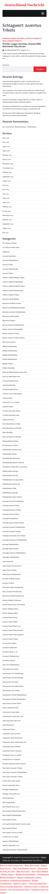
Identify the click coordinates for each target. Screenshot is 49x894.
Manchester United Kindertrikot (14, 699)
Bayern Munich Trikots (11, 334)
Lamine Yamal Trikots (10, 639)
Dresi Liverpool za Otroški (12, 437)
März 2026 (6, 151)
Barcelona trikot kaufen (11, 316)
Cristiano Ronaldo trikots (11, 411)
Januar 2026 (7, 159)
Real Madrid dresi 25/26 (11, 807)
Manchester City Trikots (11, 691)
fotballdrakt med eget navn (12, 450)
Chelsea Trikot (8, 407)
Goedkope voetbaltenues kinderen (15, 880)
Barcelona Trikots (9, 321)
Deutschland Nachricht (24, 5)
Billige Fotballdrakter (10, 355)
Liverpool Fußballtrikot (11, 656)
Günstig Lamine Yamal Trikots (13, 523)
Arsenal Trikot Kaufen (13, 38)
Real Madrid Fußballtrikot (12, 815)
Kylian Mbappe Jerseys (10, 609)
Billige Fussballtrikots (25, 874)
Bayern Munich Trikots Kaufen (14, 338)
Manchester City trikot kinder (13, 686)
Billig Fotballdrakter (10, 346)
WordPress (37, 860)
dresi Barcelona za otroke (11, 424)
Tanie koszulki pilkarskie (11, 886)
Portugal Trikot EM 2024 (11, 794)
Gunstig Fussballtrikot (10, 518)
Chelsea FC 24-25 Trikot (11, 402)
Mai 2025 (6, 194)
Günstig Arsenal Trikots (11, 506)
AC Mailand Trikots (10, 243)
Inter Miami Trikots (10, 570)
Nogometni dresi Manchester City (14, 742)
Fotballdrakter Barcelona (11, 458)
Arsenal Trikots (8, 273)
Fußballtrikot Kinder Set (11, 484)
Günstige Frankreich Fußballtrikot (15, 540)
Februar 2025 (7, 207)
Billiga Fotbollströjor (10, 351)
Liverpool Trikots (9, 661)
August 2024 (7, 228)
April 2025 (6, 198)
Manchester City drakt (10, 669)
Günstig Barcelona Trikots (12, 510)
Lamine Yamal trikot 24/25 (12, 626)
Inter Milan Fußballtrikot (11, 574)
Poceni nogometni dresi (11, 785)
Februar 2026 (7, 155)
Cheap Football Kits (38, 883)
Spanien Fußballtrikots (11, 841)
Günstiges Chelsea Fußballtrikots (14, 553)
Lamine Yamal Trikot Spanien (13, 635)
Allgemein (6, 252)
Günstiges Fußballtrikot (11, 557)
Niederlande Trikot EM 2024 (13, 716)
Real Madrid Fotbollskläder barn (14, 811)
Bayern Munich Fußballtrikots (13, 325)
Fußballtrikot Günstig (10, 476)
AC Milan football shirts (11, 247)
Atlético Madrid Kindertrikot (13, 291)
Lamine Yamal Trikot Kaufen (13, 630)
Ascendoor (15, 860)
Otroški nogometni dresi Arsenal (14, 764)
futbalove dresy (20, 883)
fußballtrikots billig (9, 488)
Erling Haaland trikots (10, 441)
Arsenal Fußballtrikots (10, 260)
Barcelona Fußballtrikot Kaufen (14, 308)
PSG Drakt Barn (8, 798)
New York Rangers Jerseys (24, 868)
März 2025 (6, 202)
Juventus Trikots (33, 38)
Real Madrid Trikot (9, 820)
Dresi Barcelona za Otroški (12, 428)
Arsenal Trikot (8, 265)
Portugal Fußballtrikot (10, 790)
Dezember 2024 (8, 215)
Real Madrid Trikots (12, 41)
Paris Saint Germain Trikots (12, 768)
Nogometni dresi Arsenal (11, 734)
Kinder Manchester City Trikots (14, 605)
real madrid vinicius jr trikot (12, 833)
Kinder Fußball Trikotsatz (12, 600)
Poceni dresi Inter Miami (11, 781)
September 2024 (8, 224)
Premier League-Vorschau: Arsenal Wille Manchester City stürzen (22, 45)
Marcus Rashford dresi (11, 708)
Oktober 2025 (7, 172)
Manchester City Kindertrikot (13, 678)
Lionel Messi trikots (9, 643)
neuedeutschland (10, 50)
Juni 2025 (6, 190)
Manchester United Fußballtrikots (15, 695)
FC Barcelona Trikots (10, 445)
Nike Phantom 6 (8, 725)
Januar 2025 (7, 211)
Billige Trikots (8, 364)
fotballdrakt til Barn (10, 454)
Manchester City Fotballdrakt (13, 673)
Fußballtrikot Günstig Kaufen (13, 480)
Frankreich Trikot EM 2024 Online (15, 467)
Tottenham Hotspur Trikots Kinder (15, 850)
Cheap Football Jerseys (10, 381)
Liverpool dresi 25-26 (10, 652)
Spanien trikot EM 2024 (11, 845)
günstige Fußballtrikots (11, 544)
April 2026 (6, 147)
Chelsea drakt (7, 398)
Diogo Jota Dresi (8, 420)
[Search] (43, 13)
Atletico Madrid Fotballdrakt (13, 282)
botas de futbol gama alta (11, 376)
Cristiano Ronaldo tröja (11, 415)
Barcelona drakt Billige (11, 299)
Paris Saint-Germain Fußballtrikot (15, 772)
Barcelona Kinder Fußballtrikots (14, 312)
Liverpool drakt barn (10, 648)
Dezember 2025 (8, 164)
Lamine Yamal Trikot (10, 622)
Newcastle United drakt (11, 712)
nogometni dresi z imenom (12, 751)
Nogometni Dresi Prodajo (12, 747)
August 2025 (7, 181)
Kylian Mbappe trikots (10, 613)
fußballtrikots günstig (10, 493)
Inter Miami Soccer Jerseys (12, 566)
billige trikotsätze (9, 368)
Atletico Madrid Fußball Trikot (14, 286)
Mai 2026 (6, 142)
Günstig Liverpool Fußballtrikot (14, 527)
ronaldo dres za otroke (10, 837)
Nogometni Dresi (9, 729)
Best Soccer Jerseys (9, 342)
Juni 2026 (6, 138)
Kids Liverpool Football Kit (12, 592)
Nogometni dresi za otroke (12, 755)
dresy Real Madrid (40, 871)
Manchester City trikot (10, 682)
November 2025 (8, 168)
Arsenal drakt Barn (9, 256)
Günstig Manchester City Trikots (14, 536)
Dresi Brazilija (8, 432)
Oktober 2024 (7, 220)
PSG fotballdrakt (8, 803)
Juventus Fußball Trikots (11, 579)
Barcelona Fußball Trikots (12, 303)
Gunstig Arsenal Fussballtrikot (13, 501)
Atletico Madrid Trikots (11, 295)
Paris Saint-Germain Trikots (12, 777)
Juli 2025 (6, 185)
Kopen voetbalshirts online (29, 877)
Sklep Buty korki (31, 865)
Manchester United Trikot (12, 703)
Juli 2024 (6, 233)
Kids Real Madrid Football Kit (13, 596)
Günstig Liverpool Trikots (12, 531)
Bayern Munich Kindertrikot (13, 329)
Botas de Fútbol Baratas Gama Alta (15, 372)
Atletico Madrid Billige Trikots (13, 278)
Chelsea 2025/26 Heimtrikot (12, 394)
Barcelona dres (23, 871)
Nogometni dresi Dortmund (12, 738)
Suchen (6, 65)
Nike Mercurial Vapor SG (11, 721)
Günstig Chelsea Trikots (11, 514)
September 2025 (8, 177)
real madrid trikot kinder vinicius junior (17, 824)
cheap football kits (9, 385)
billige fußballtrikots (10, 359)
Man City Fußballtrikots (11, 665)
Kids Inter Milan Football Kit (13, 587)
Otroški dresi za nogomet (11, 759)
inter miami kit (8, 561)
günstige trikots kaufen (10, 549)
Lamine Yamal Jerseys (10, 617)
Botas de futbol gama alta (11, 865)
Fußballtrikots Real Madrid (12, 497)
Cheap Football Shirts (10, 389)
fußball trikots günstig (10, 471)
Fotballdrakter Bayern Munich (13, 463)
